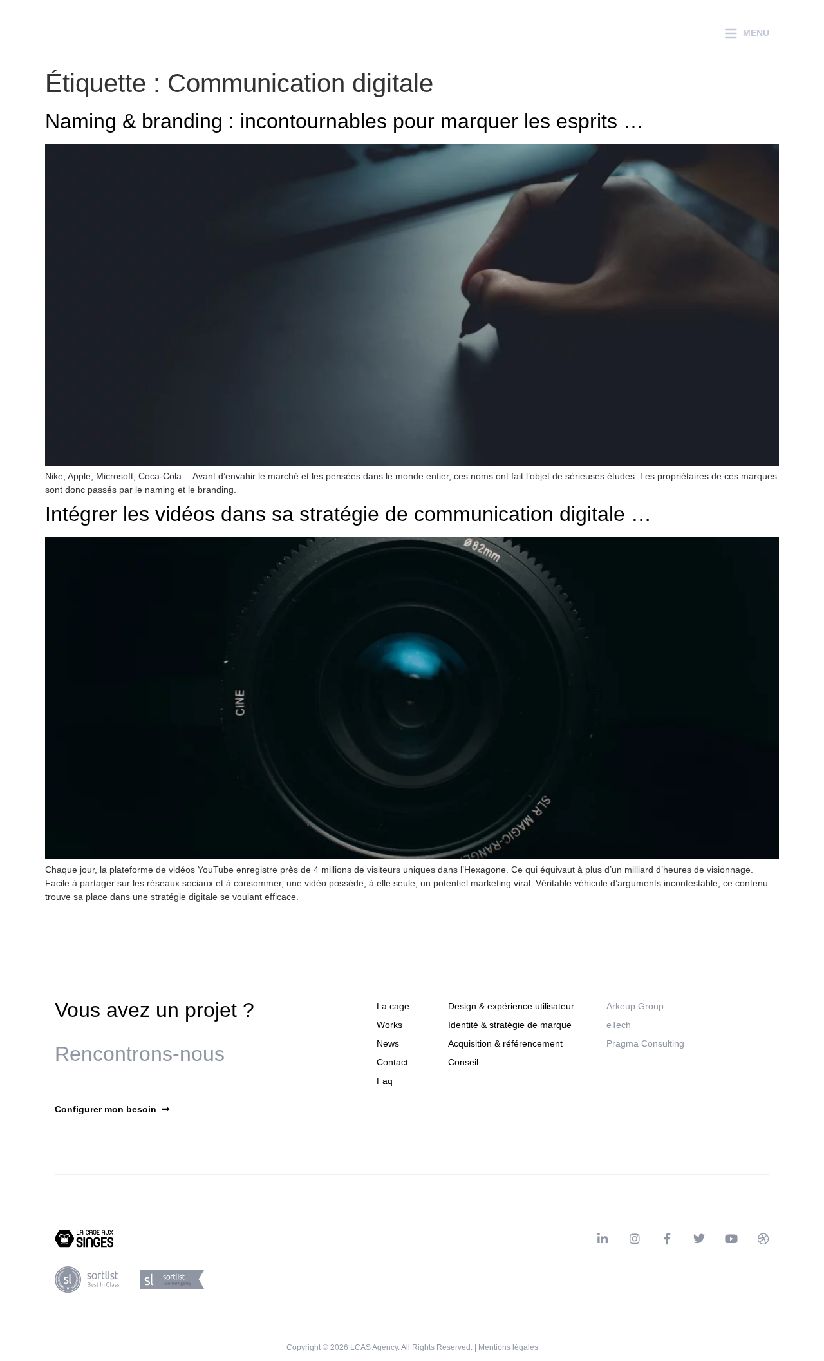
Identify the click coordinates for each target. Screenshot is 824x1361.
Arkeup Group (635, 1006)
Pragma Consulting (645, 1043)
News (388, 1043)
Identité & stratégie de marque (510, 1025)
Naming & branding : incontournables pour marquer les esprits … (344, 121)
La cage (393, 1006)
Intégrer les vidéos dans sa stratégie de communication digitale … (348, 514)
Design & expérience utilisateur (511, 1006)
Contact (392, 1062)
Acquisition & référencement (505, 1043)
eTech (618, 1025)
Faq (385, 1081)
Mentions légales (508, 1347)
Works (389, 1025)
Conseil (463, 1062)
